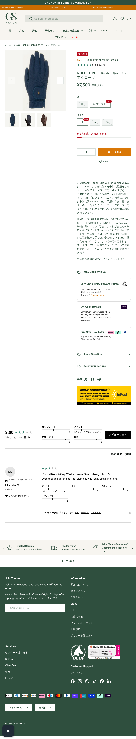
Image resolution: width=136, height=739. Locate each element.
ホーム (8, 45)
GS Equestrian (19, 723)
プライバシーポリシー (83, 622)
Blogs (74, 603)
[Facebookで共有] (92, 379)
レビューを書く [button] (117, 434)
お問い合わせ (78, 590)
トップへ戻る (68, 561)
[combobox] (64, 18)
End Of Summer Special (11, 7)
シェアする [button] (96, 512)
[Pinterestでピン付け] (99, 379)
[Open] (8, 731)
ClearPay (10, 665)
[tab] (116, 454)
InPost (9, 678)
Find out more (97, 295)
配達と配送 (77, 597)
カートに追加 (114, 151)
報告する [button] (85, 512)
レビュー (76, 610)
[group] (22, 432)
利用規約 (76, 629)
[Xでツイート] (85, 379)
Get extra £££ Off (56, 7)
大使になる (77, 616)
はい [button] (77, 512)
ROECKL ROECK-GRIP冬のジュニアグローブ (41, 45)
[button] (128, 18)
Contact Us (77, 672)
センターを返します (16, 652)
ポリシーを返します (82, 635)
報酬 (7, 671)
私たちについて (79, 584)
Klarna (9, 659)
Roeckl (17, 45)
